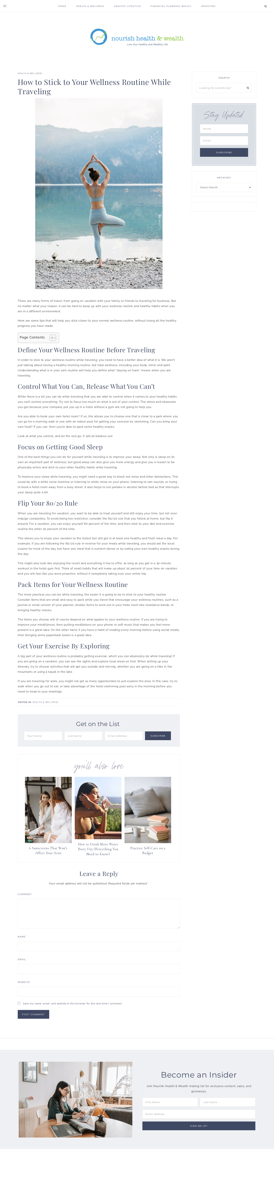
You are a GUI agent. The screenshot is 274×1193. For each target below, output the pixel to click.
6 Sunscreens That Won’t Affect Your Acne (48, 850)
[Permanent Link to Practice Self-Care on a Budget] (148, 842)
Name (23, 936)
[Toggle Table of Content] (51, 338)
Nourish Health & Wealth (137, 37)
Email (23, 959)
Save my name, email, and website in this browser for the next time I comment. (72, 1003)
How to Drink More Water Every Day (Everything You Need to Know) (98, 849)
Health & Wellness (30, 73)
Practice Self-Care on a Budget (147, 850)
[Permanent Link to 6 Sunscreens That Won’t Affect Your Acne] (48, 842)
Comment (25, 894)
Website (24, 982)
